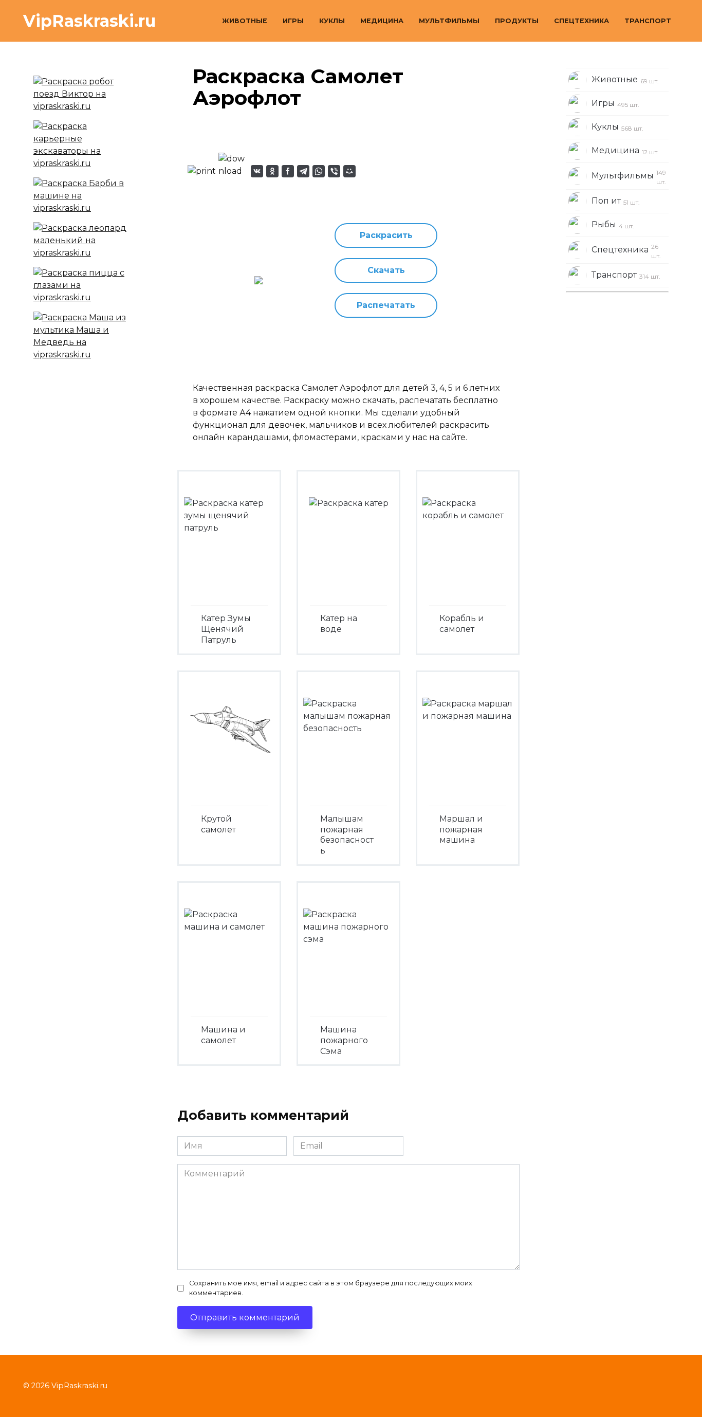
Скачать (386, 270)
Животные (244, 21)
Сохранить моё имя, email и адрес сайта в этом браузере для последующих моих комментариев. (330, 1288)
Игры (293, 21)
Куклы (332, 21)
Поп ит (616, 201)
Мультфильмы (449, 21)
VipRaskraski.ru (89, 21)
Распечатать (386, 305)
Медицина (381, 21)
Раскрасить (386, 235)
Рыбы (613, 225)
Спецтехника (581, 21)
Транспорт (647, 21)
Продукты (517, 21)
